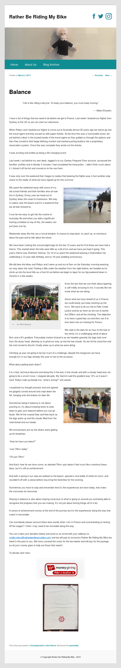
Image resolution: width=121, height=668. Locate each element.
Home (14, 64)
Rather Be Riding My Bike (38, 16)
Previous (97, 75)
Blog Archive (51, 64)
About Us (30, 64)
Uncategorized (36, 645)
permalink (73, 645)
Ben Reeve (51, 645)
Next (108, 75)
